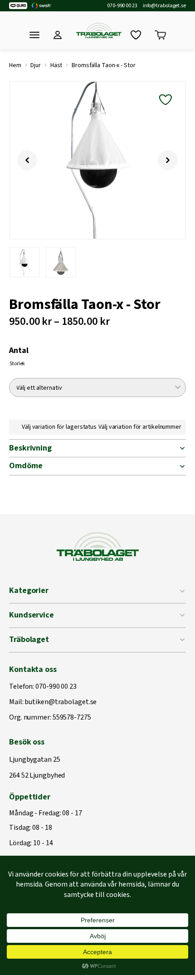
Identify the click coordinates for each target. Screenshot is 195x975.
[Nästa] (168, 160)
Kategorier (29, 590)
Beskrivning (30, 448)
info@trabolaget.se (164, 6)
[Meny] (34, 35)
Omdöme (25, 465)
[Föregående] (27, 160)
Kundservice (31, 615)
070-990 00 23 (122, 6)
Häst (56, 65)
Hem (15, 65)
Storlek (17, 363)
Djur (35, 65)
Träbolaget (29, 639)
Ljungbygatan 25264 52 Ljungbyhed (37, 768)
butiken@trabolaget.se (60, 702)
